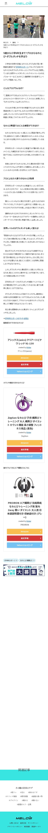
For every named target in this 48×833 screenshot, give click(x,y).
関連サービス (36, 826)
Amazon (25, 357)
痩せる (25, 800)
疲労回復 (24, 796)
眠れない (36, 800)
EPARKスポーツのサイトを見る (17, 318)
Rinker (29, 347)
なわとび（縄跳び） (26, 560)
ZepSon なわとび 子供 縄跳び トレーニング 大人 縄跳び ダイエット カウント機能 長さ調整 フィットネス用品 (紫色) (24, 423)
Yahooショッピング (25, 371)
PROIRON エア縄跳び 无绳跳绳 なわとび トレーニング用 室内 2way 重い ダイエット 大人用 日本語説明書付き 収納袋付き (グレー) (24, 510)
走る (23, 792)
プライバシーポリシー (14, 826)
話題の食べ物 (37, 796)
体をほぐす (33, 792)
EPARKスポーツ (22, 67)
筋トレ (14, 792)
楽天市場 (24, 364)
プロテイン (14, 800)
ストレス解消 (12, 796)
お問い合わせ (14, 823)
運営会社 (23, 823)
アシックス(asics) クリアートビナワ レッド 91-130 (25, 341)
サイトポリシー (33, 823)
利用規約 (27, 826)
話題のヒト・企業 (24, 804)
